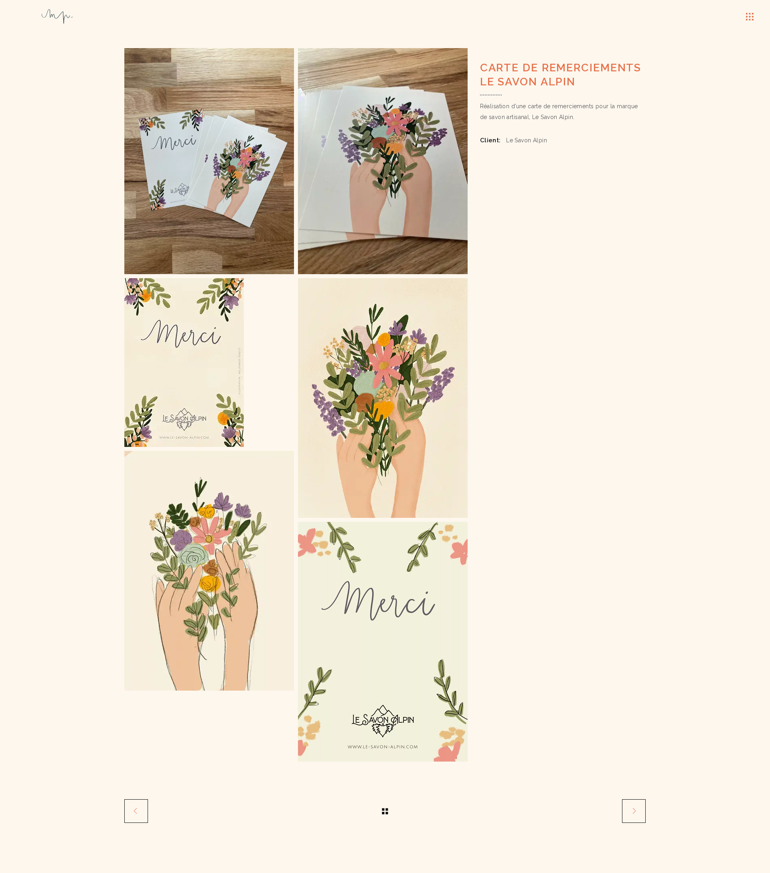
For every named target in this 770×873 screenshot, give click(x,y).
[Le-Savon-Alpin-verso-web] (209, 362)
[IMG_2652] (383, 161)
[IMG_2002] (209, 571)
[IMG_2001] (383, 642)
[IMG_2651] (209, 161)
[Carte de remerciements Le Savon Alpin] (383, 398)
